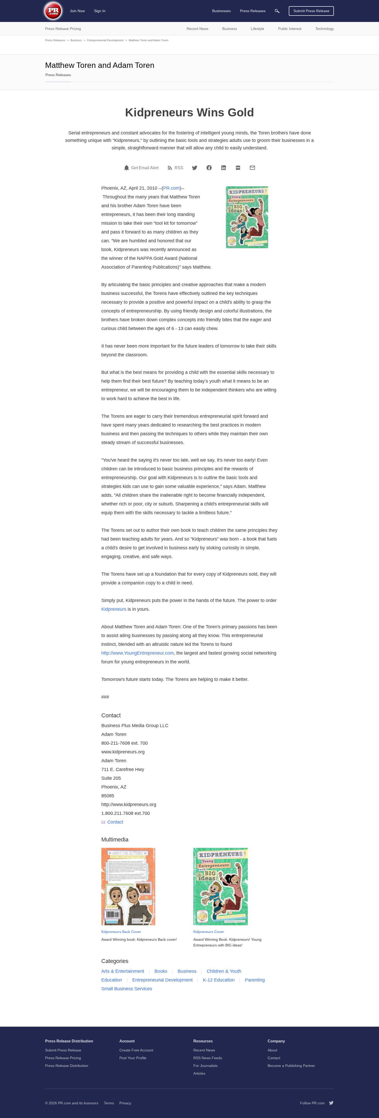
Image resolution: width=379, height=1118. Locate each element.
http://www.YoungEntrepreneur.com (137, 653)
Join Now (77, 11)
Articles (199, 1073)
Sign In (99, 11)
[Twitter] (195, 168)
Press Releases (55, 40)
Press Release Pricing (63, 1058)
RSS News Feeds (207, 1058)
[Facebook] (209, 168)
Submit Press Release (311, 11)
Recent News (204, 1050)
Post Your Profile (132, 1058)
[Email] (252, 168)
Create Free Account (136, 1050)
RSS (179, 168)
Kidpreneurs (113, 609)
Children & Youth (224, 971)
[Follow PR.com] (329, 1103)
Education (111, 980)
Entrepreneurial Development (105, 40)
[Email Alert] (127, 168)
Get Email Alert (145, 168)
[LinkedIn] (223, 168)
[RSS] (171, 168)
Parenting (255, 980)
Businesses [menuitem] (221, 11)
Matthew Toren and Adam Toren (148, 40)
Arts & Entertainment (122, 971)
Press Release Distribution (66, 1066)
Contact (115, 822)
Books (160, 971)
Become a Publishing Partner (291, 1066)
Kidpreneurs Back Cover (121, 932)
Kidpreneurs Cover (208, 932)
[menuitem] (277, 11)
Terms (109, 1103)
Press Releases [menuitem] (253, 11)
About (272, 1050)
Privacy (125, 1103)
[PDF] (238, 168)
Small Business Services (126, 988)
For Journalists (205, 1066)
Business (76, 40)
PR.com (171, 188)
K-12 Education (219, 980)
